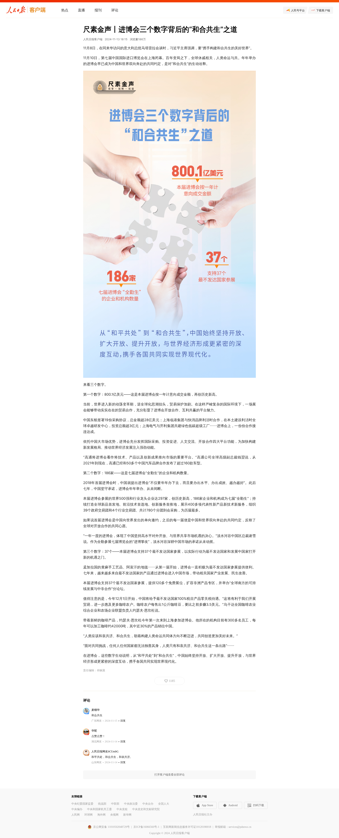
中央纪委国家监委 (82, 803)
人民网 (75, 814)
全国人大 (163, 803)
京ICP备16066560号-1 (146, 826)
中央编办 (76, 809)
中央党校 (122, 809)
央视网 (114, 814)
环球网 (88, 814)
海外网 (101, 814)
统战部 (102, 803)
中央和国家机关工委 (99, 809)
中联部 (115, 803)
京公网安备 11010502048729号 (111, 826)
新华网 (127, 814)
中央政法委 (131, 803)
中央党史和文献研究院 (146, 809)
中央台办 (147, 803)
